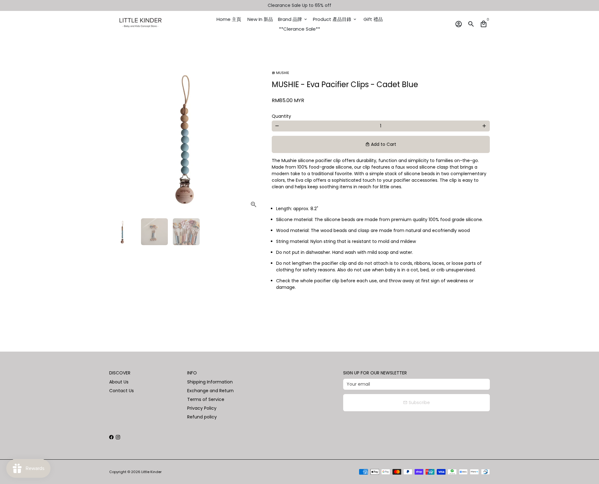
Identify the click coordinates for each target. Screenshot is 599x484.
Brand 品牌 (293, 19)
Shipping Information (210, 382)
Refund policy (202, 417)
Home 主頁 (229, 19)
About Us (119, 382)
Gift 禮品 (373, 19)
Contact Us (121, 391)
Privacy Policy (202, 408)
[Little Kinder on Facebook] (111, 437)
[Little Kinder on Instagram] (118, 437)
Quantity (281, 116)
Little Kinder (151, 471)
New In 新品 (260, 19)
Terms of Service (205, 399)
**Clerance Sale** (299, 29)
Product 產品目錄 (335, 19)
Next (254, 136)
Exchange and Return (210, 391)
